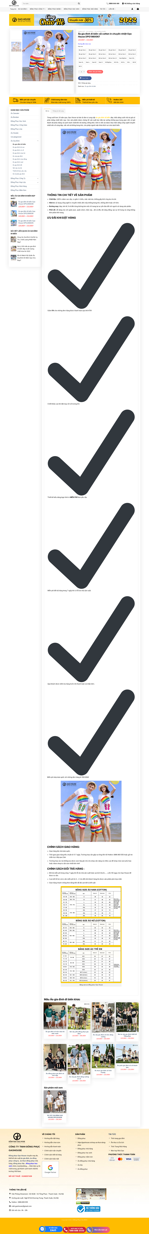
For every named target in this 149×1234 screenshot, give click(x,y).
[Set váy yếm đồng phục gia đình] (79, 1015)
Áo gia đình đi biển (100, 31)
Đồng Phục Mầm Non (18, 190)
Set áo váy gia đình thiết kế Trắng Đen (127, 1035)
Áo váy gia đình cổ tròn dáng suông (103, 1035)
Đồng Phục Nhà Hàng (19, 186)
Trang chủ (13, 9)
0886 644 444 (114, 3)
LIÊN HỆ (111, 9)
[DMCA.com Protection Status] (83, 1203)
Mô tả (47, 111)
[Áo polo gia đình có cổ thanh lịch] (127, 1053)
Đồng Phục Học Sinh (18, 121)
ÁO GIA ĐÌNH (22, 9)
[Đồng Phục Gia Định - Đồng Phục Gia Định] (14, 4)
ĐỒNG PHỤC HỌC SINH (71, 9)
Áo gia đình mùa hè (19, 153)
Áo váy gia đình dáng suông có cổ (79, 1078)
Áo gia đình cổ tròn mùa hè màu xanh (55, 1032)
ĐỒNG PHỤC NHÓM (54, 9)
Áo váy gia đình (18, 156)
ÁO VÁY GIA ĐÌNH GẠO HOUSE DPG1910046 (55, 1116)
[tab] (47, 111)
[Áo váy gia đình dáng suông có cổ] (79, 1059)
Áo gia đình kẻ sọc (19, 147)
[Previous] (26, 55)
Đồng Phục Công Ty (18, 178)
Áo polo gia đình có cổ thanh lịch (127, 1066)
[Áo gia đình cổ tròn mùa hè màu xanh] (55, 1015)
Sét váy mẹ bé (17, 168)
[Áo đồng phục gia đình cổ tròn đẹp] (55, 1057)
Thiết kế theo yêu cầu (20, 171)
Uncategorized (16, 137)
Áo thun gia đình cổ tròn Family (103, 1071)
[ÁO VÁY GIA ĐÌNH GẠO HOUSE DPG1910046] (55, 1101)
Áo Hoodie (14, 133)
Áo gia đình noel (18, 162)
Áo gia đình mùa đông (20, 159)
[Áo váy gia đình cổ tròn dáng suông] (103, 1017)
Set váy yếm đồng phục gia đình (79, 1032)
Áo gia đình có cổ (18, 150)
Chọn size (80, 46)
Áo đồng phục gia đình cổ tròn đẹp (55, 1074)
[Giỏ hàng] (138, 9)
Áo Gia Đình (89, 31)
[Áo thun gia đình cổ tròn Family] (103, 1056)
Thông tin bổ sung (58, 111)
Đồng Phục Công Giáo (19, 125)
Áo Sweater (15, 113)
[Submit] (79, 3)
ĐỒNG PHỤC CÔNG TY (37, 9)
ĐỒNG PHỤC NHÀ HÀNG (90, 9)
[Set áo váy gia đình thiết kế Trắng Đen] (127, 1017)
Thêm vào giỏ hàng (95, 71)
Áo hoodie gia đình (19, 174)
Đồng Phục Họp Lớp (18, 182)
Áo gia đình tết (17, 165)
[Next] (70, 55)
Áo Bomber (15, 117)
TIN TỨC (103, 9)
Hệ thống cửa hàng (132, 3)
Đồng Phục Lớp (16, 129)
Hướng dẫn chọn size (84, 44)
